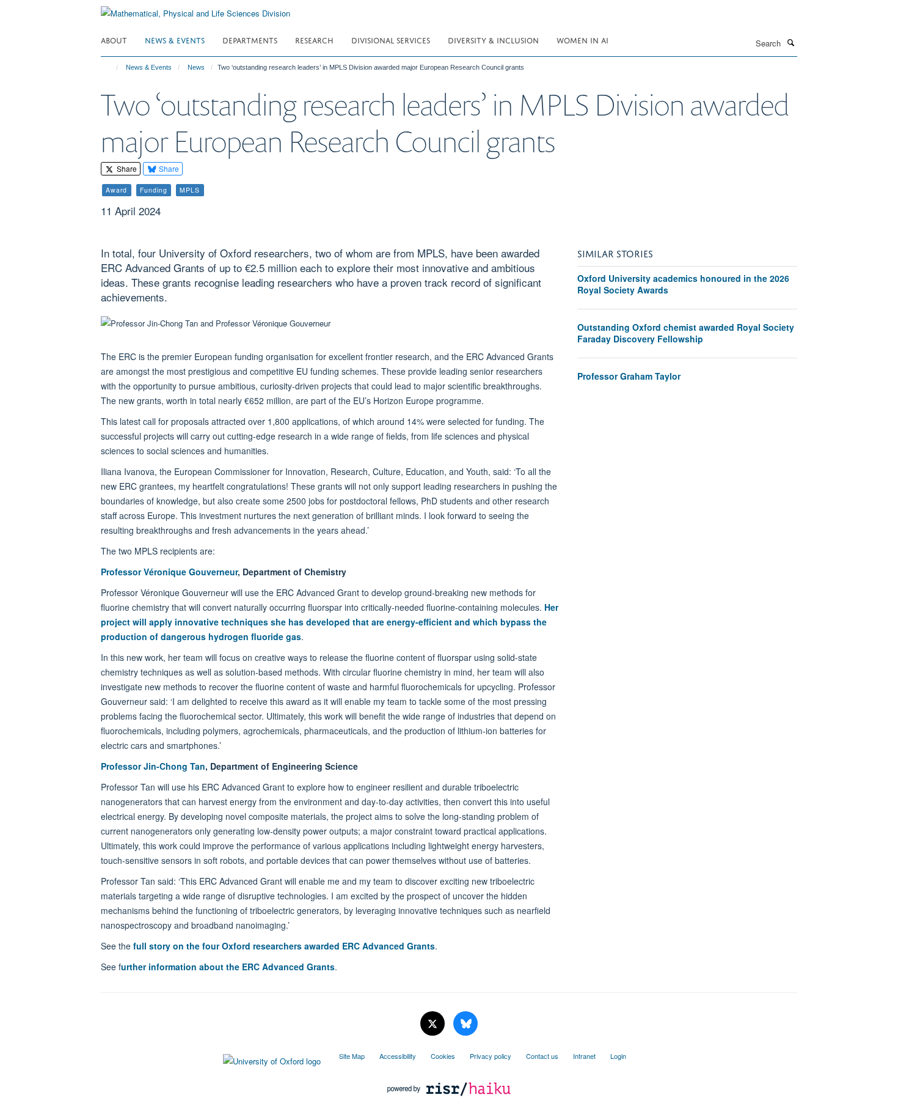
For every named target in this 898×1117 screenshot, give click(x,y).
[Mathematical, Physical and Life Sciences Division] (195, 9)
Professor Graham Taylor (629, 376)
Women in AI (582, 39)
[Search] (790, 42)
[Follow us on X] (433, 1024)
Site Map (352, 1056)
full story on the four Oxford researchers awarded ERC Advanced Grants (284, 946)
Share (126, 168)
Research (314, 39)
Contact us (542, 1056)
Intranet (584, 1056)
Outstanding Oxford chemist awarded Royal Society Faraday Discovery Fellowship (685, 333)
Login (618, 1056)
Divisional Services (390, 39)
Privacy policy (490, 1056)
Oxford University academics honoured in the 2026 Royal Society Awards (683, 284)
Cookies (443, 1056)
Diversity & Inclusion (493, 39)
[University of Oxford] (211, 1058)
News (196, 67)
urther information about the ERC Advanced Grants (228, 966)
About (114, 39)
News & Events (175, 39)
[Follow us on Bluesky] (465, 1024)
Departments (249, 39)
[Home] (111, 67)
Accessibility (397, 1056)
